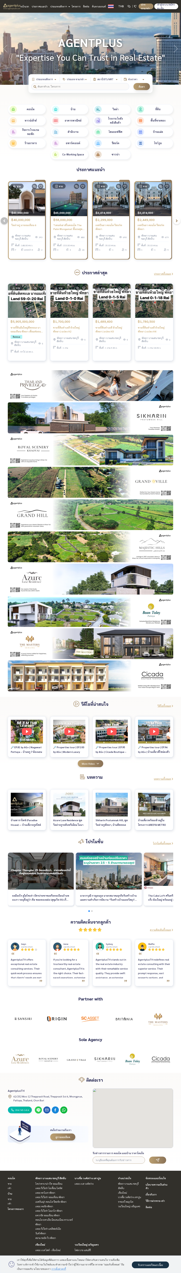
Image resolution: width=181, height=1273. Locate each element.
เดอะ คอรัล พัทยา (44, 1206)
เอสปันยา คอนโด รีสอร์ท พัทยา (108, 227)
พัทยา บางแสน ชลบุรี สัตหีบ (50, 1178)
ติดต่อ (86, 6)
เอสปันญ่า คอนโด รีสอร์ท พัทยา (50, 1201)
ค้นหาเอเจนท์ (99, 6)
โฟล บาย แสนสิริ (83, 1250)
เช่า (9, 1188)
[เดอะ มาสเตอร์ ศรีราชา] (158, 1018)
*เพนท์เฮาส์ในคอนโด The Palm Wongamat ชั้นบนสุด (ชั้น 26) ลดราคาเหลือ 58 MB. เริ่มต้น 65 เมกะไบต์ (68, 227)
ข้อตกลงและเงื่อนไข (156, 1178)
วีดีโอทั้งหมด (164, 705)
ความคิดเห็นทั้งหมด (160, 929)
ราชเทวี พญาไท (125, 1201)
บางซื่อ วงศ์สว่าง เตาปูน (88, 1178)
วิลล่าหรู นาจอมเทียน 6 (23, 225)
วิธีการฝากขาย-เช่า (155, 1200)
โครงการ (76, 6)
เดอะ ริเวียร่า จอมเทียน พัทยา (50, 1197)
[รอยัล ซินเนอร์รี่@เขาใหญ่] (48, 1059)
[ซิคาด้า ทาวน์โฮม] (160, 1059)
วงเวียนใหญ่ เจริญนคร (87, 1244)
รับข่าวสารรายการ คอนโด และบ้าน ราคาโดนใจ (118, 1153)
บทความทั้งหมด (162, 778)
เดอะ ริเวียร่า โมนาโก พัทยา (48, 1210)
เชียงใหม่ (40, 1244)
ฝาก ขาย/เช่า (145, 6)
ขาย (10, 1183)
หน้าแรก (24, 6)
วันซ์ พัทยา (40, 1233)
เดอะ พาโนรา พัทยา (45, 1192)
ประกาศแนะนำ (40, 6)
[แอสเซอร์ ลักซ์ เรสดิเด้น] (20, 1059)
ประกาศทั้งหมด (162, 273)
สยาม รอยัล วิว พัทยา (45, 1237)
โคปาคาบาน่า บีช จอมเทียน (48, 1183)
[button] (175, 49)
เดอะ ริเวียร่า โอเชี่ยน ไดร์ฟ (48, 1188)
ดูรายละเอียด (63, 1137)
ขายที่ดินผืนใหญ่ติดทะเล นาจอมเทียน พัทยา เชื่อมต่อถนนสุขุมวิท (26, 329)
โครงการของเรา (16, 1208)
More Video (88, 763)
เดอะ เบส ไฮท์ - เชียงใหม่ (47, 1250)
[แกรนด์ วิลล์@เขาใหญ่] (76, 1059)
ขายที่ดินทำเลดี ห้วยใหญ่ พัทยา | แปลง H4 (151, 329)
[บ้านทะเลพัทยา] (132, 1059)
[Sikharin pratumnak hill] (104, 1059)
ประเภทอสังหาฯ (59, 6)
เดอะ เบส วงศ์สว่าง (84, 1183)
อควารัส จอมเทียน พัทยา (47, 1215)
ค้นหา (142, 86)
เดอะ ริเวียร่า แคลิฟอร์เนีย (48, 1228)
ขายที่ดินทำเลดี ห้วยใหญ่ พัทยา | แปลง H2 (66, 329)
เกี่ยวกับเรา (151, 1194)
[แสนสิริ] (23, 1018)
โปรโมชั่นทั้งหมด (162, 843)
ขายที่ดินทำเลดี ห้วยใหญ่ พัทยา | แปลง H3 (108, 329)
